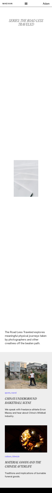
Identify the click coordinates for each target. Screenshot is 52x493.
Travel (14, 392)
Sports (7, 392)
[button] (26, 3)
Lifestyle (15, 456)
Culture (8, 456)
